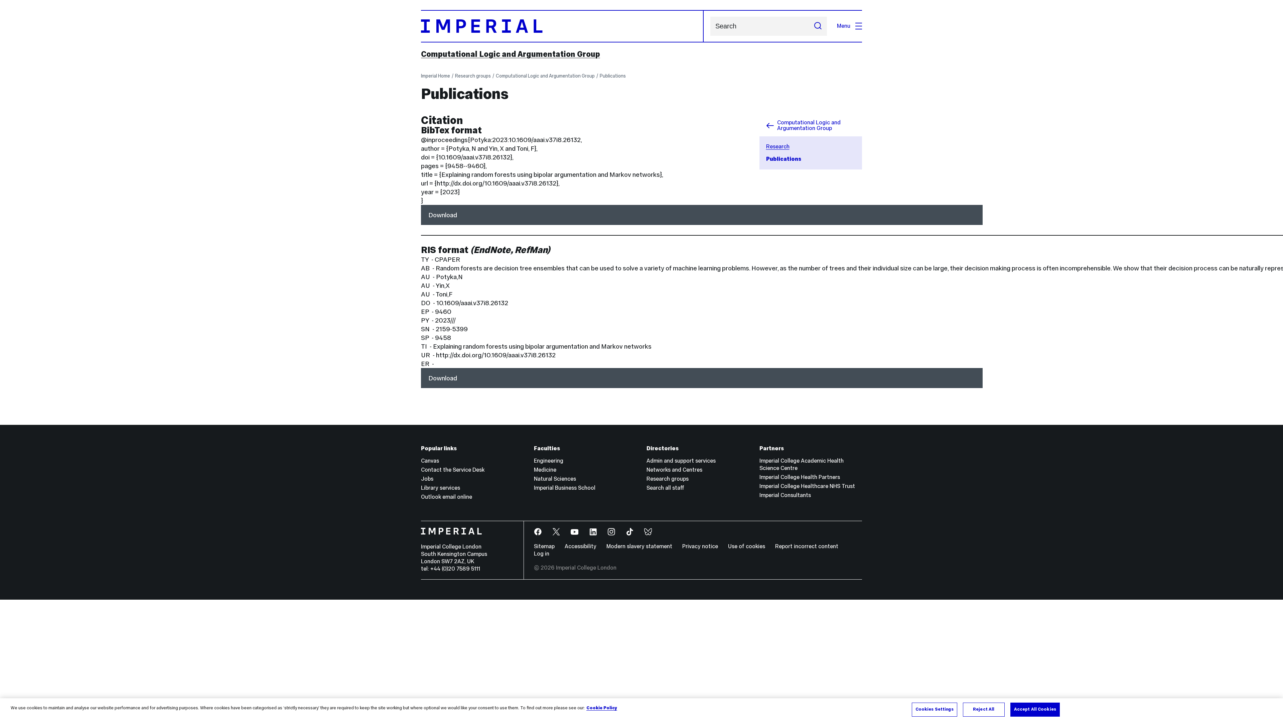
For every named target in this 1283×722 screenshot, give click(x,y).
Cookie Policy (601, 708)
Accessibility (580, 546)
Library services (440, 487)
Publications (613, 76)
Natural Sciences (555, 478)
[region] (641, 710)
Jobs (427, 478)
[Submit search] (818, 26)
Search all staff (665, 487)
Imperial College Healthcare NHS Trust (807, 486)
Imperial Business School (564, 487)
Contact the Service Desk (452, 469)
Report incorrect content (806, 546)
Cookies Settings (934, 709)
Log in (541, 553)
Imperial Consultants (785, 495)
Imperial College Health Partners (799, 477)
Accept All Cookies (1035, 709)
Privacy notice (700, 546)
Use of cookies (746, 546)
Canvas (430, 460)
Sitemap (544, 546)
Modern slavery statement (639, 546)
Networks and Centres (674, 469)
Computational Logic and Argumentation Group (510, 54)
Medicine (545, 469)
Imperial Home (435, 76)
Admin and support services (681, 460)
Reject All (983, 709)
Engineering (548, 460)
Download (442, 215)
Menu (843, 25)
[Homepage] (562, 26)
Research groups (473, 76)
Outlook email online (446, 496)
